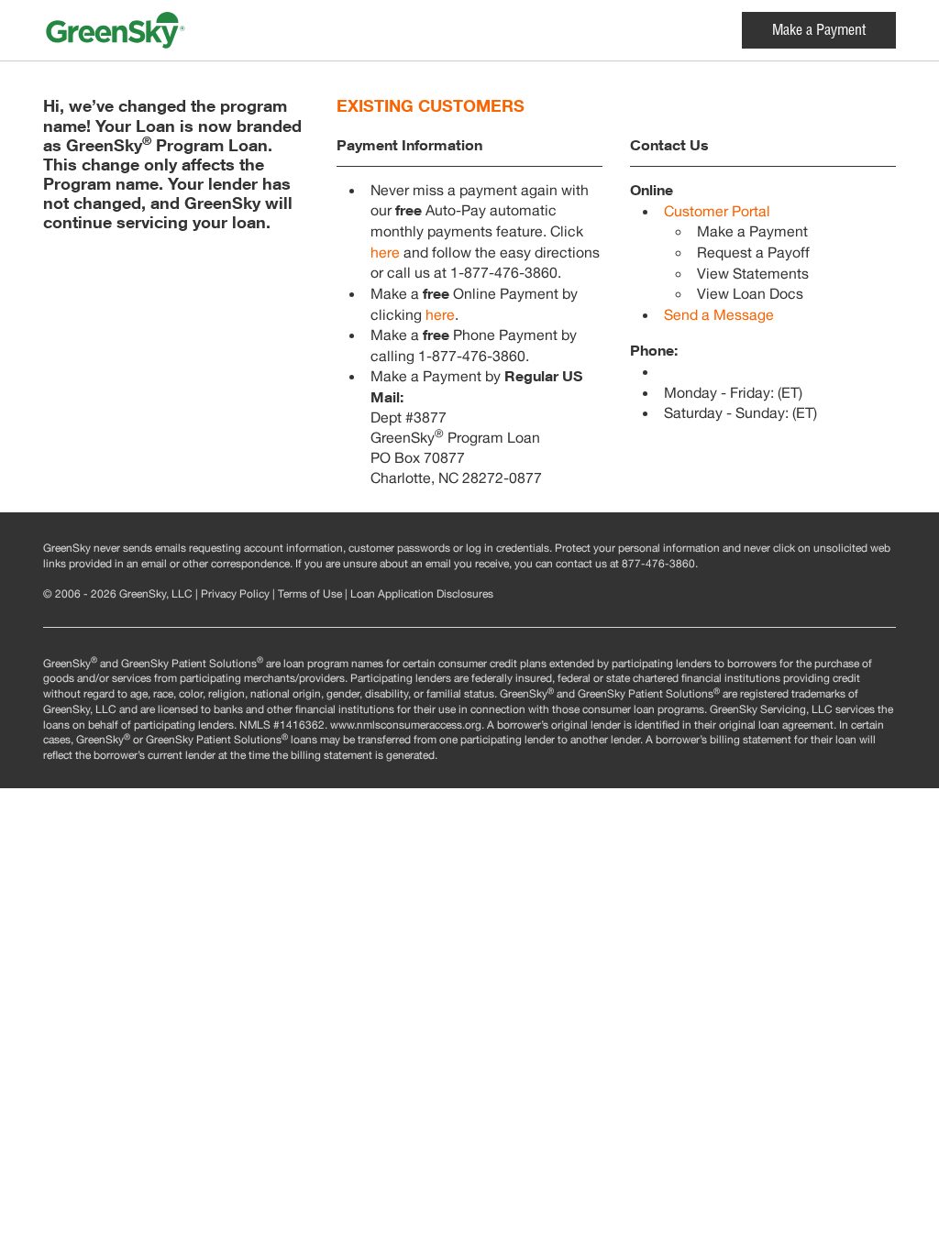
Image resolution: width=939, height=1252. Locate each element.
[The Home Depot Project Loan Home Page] (169, 30)
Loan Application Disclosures (421, 594)
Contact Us (669, 145)
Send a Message (719, 317)
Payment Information (409, 145)
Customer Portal (717, 213)
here (385, 254)
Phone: (654, 350)
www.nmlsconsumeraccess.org (405, 725)
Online (651, 190)
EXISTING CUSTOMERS (431, 105)
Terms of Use (310, 594)
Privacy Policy (235, 594)
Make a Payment (819, 32)
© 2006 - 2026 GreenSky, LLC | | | (268, 594)
